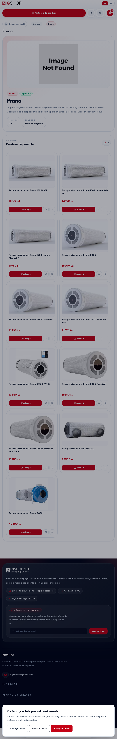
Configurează (17, 728)
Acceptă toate (61, 728)
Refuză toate (39, 728)
